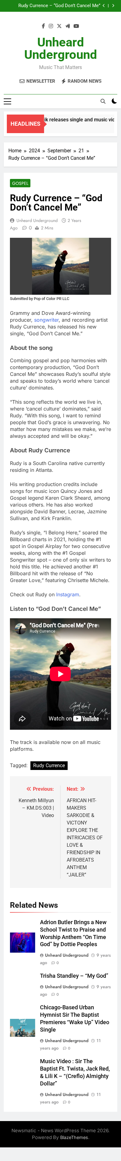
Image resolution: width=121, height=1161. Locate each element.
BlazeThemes (74, 1137)
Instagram (67, 594)
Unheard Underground (60, 48)
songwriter (46, 320)
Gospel (20, 183)
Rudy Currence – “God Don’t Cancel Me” (59, 5)
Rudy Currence (49, 765)
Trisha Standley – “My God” (74, 976)
